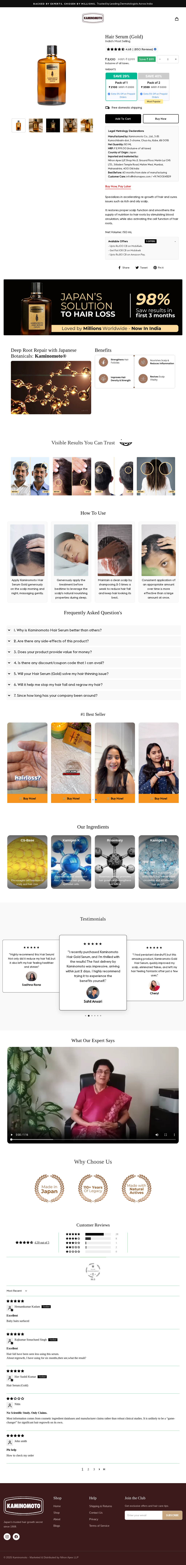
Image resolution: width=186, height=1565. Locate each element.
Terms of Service (99, 1525)
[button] (90, 799)
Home (57, 1506)
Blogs (56, 1525)
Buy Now (160, 118)
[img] (15, 1301)
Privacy (93, 1519)
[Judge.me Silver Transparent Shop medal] (93, 1270)
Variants (110, 69)
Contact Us (96, 1512)
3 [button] (94, 1469)
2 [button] (88, 1469)
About (56, 1519)
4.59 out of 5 (42, 1242)
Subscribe (172, 1515)
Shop (56, 1512)
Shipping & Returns (100, 1506)
